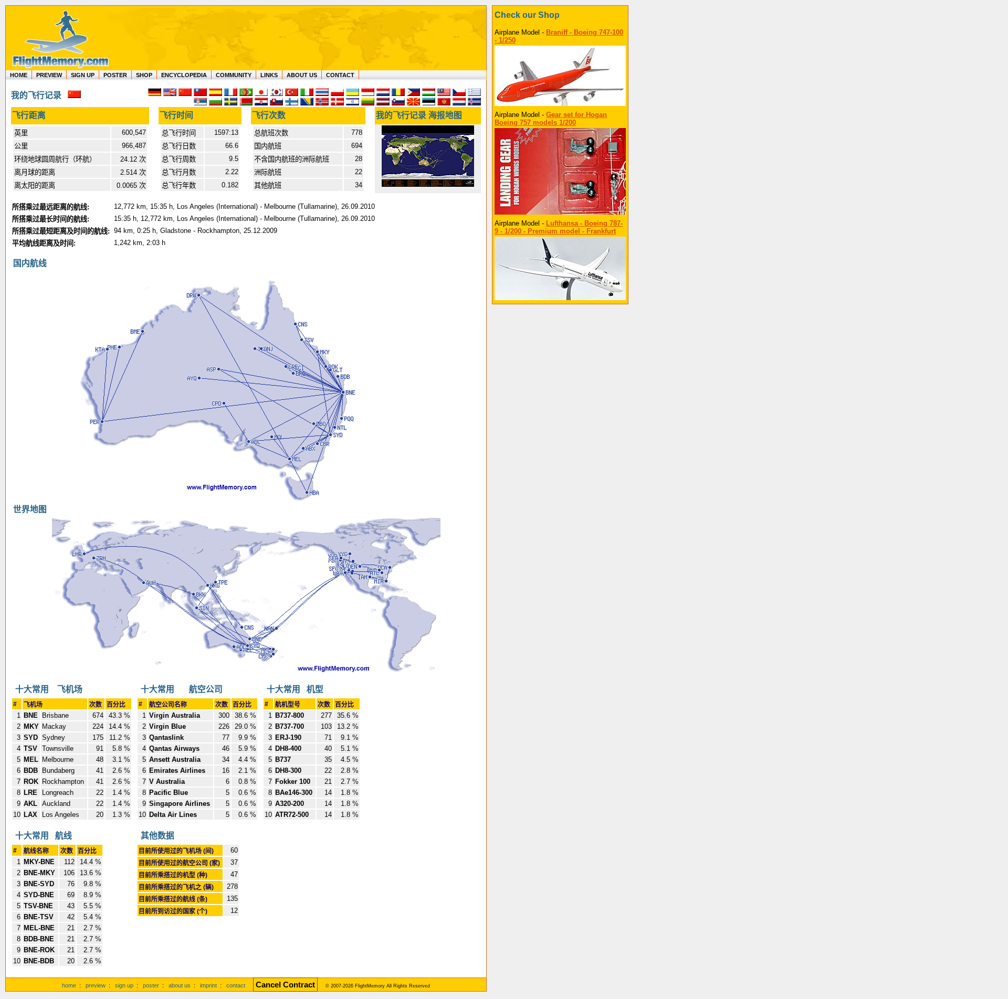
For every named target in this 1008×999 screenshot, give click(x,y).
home (69, 985)
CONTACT (340, 75)
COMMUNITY (233, 75)
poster (151, 985)
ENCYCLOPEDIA (184, 75)
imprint (208, 985)
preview (96, 985)
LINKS (269, 75)
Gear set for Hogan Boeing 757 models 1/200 (551, 118)
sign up (124, 985)
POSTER (115, 75)
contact (235, 985)
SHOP (144, 75)
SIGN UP (82, 75)
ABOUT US (302, 75)
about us (180, 985)
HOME (18, 75)
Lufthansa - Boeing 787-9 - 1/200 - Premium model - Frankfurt (559, 227)
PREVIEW (49, 75)
